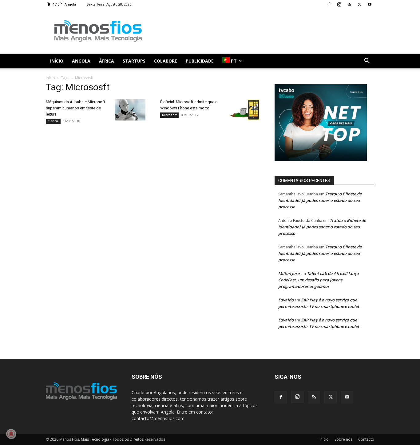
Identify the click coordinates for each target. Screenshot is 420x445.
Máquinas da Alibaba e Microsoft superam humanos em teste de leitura (75, 108)
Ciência (53, 121)
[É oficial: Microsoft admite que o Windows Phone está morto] (244, 109)
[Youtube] (369, 4)
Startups (134, 61)
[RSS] (349, 4)
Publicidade (200, 61)
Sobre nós (343, 439)
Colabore (165, 61)
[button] (366, 61)
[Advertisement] (262, 31)
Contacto (366, 439)
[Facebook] (329, 4)
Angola (81, 61)
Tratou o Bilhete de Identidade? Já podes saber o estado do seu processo (320, 200)
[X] (359, 4)
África (106, 61)
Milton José (288, 273)
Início (56, 61)
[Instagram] (339, 4)
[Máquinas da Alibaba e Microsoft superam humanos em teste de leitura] (130, 109)
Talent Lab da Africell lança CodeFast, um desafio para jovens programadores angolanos (318, 280)
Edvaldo (286, 300)
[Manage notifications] (11, 434)
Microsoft (169, 115)
